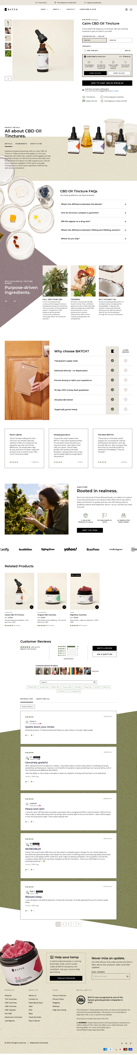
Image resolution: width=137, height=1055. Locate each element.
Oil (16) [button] (97, 687)
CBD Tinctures (10, 1006)
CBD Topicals (10, 1010)
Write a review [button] (104, 648)
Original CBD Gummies (46, 615)
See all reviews (68, 658)
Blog (30, 1014)
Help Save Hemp (59, 1010)
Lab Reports (10, 1021)
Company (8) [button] (75, 691)
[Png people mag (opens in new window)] (116, 549)
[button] (86, 19)
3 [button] (68, 924)
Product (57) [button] (32, 687)
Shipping (56, 1003)
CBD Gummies (11, 1003)
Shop (43, 9)
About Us (32, 996)
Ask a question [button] (104, 654)
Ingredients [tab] (21, 144)
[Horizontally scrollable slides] (43, 50)
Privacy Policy (58, 999)
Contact (70, 9)
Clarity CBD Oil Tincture (14, 615)
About (56, 9)
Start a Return (34, 1021)
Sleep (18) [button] (87, 687)
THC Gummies (11, 999)
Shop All (8, 996)
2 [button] (63, 924)
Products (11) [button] (62, 691)
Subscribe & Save (88, 9)
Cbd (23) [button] (78, 687)
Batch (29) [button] (55, 687)
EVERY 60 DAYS (119, 73)
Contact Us (33, 999)
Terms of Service (59, 996)
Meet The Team (90, 530)
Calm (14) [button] (106, 687)
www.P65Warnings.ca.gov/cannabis (90, 1030)
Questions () (43, 699)
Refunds (56, 1006)
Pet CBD (8, 1014)
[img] (29, 717)
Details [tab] (8, 144)
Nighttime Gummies (78, 615)
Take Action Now (66, 978)
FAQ (30, 1010)
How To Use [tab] (36, 144)
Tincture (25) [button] (67, 687)
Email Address (98, 972)
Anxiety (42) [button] (44, 687)
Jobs (31, 1006)
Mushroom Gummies (13, 1017)
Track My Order (35, 1017)
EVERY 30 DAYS (95, 73)
